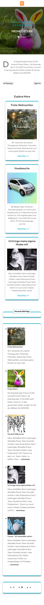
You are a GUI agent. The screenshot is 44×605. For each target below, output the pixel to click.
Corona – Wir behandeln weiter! (20, 536)
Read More (22, 156)
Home (14, 22)
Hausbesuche (22, 168)
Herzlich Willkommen (16, 434)
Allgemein (26, 22)
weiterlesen (25, 459)
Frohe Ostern (13, 389)
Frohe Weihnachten (22, 105)
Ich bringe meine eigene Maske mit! (22, 242)
